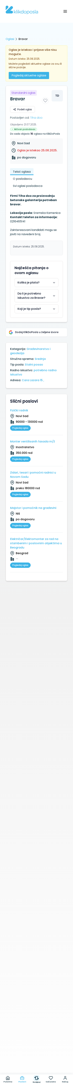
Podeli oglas (24, 109)
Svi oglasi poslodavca (27, 186)
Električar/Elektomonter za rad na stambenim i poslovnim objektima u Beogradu (36, 543)
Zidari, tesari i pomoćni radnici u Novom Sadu (33, 475)
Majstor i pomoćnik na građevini (33, 508)
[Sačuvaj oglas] (45, 100)
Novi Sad (23, 143)
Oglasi (10, 39)
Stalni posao (34, 365)
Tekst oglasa (22, 172)
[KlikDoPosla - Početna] (22, 10)
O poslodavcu (22, 179)
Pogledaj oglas (20, 427)
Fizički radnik (19, 410)
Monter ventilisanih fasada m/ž (32, 441)
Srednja (40, 359)
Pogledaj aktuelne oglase (29, 75)
